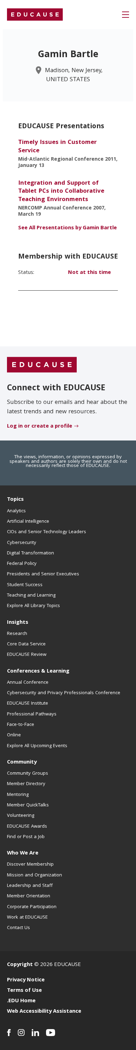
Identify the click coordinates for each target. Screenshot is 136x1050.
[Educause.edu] (42, 365)
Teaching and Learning (31, 595)
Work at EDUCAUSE (27, 917)
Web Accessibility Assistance (44, 1011)
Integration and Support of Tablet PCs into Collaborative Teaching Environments (61, 191)
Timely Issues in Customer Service (57, 147)
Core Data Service (26, 644)
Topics (15, 499)
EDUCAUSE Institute (27, 703)
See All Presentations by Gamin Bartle (67, 228)
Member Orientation (28, 896)
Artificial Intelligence (28, 522)
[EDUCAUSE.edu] (35, 14)
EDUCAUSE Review (26, 655)
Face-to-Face (20, 725)
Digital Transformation (30, 553)
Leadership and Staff (30, 886)
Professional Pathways (31, 714)
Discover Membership (30, 864)
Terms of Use (24, 990)
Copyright (20, 964)
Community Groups (27, 773)
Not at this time (89, 272)
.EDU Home (21, 1001)
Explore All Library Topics (33, 606)
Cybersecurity (21, 543)
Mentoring (18, 795)
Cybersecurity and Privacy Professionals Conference (63, 693)
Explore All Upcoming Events (37, 746)
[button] (125, 14)
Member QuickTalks (28, 805)
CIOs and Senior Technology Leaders (46, 532)
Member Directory (26, 784)
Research (17, 634)
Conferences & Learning (38, 671)
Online (14, 735)
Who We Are (22, 853)
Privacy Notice (26, 980)
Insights (17, 622)
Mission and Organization (34, 875)
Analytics (16, 511)
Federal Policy (22, 564)
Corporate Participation (31, 907)
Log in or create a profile (39, 426)
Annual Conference (27, 683)
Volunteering (20, 816)
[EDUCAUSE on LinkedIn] (35, 1032)
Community (22, 762)
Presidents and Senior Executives (43, 574)
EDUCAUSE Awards (27, 826)
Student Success (25, 585)
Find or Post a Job (26, 837)
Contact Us (18, 928)
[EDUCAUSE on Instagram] (21, 1032)
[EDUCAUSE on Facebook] (9, 1032)
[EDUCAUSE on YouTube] (50, 1032)
